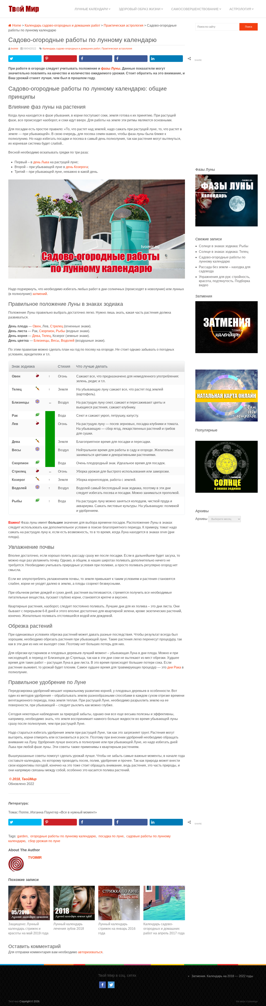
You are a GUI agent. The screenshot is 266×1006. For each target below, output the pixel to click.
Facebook (102, 984)
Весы (55, 340)
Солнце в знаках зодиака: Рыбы (223, 246)
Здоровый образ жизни (139, 9)
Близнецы (41, 340)
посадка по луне (111, 836)
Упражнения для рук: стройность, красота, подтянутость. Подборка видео (224, 281)
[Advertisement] (226, 98)
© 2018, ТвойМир (23, 779)
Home (16, 25)
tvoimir (14, 48)
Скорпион (46, 331)
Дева (36, 336)
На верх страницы (247, 1001)
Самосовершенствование (195, 9)
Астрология (240, 9)
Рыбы (60, 331)
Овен (37, 326)
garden (22, 836)
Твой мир (13, 1001)
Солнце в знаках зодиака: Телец (223, 251)
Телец (46, 336)
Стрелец (56, 326)
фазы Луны (110, 68)
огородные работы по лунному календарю (63, 836)
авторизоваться (90, 952)
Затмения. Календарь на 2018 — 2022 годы (222, 976)
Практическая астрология (123, 25)
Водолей (67, 340)
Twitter (111, 984)
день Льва (41, 162)
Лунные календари (91, 9)
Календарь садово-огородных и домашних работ (62, 25)
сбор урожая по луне (44, 841)
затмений (39, 294)
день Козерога (77, 167)
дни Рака (174, 667)
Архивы (201, 519)
